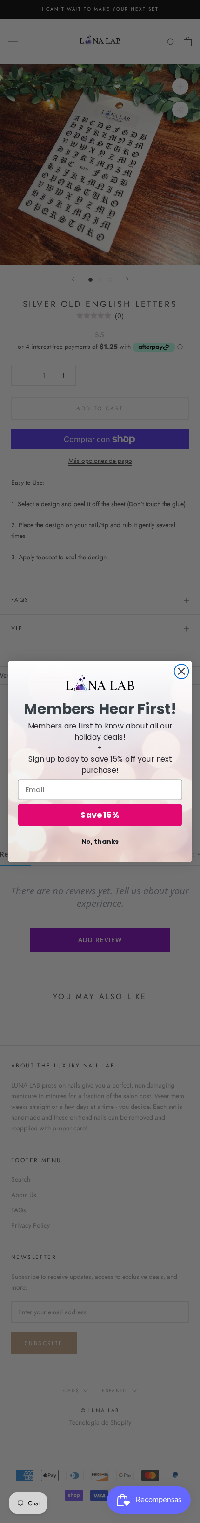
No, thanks (100, 841)
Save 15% (99, 815)
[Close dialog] (181, 671)
